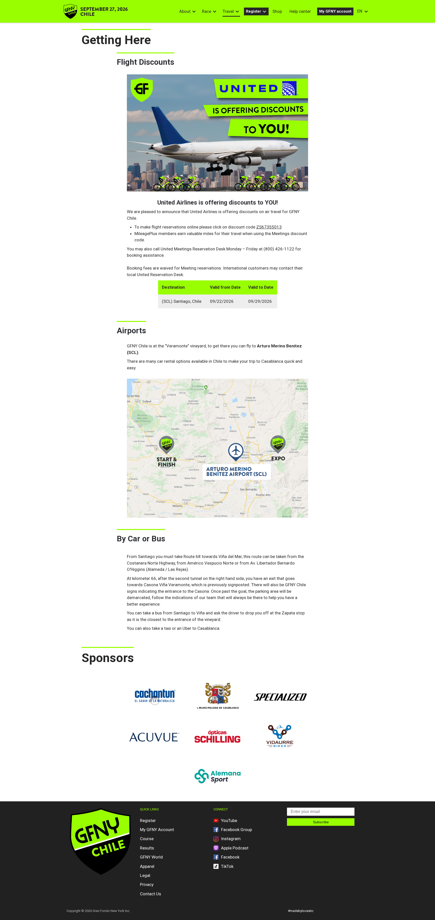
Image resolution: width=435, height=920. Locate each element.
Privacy (147, 884)
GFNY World (151, 857)
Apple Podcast (234, 847)
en (359, 11)
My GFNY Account (157, 829)
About (185, 11)
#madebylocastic (300, 911)
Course (147, 838)
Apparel (147, 866)
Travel (228, 11)
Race (206, 11)
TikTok (227, 866)
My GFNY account (335, 11)
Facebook (230, 857)
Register (253, 11)
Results (147, 847)
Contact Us (150, 893)
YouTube (229, 820)
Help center (300, 11)
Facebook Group (236, 829)
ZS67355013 (269, 226)
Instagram (231, 838)
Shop (277, 11)
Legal (145, 875)
